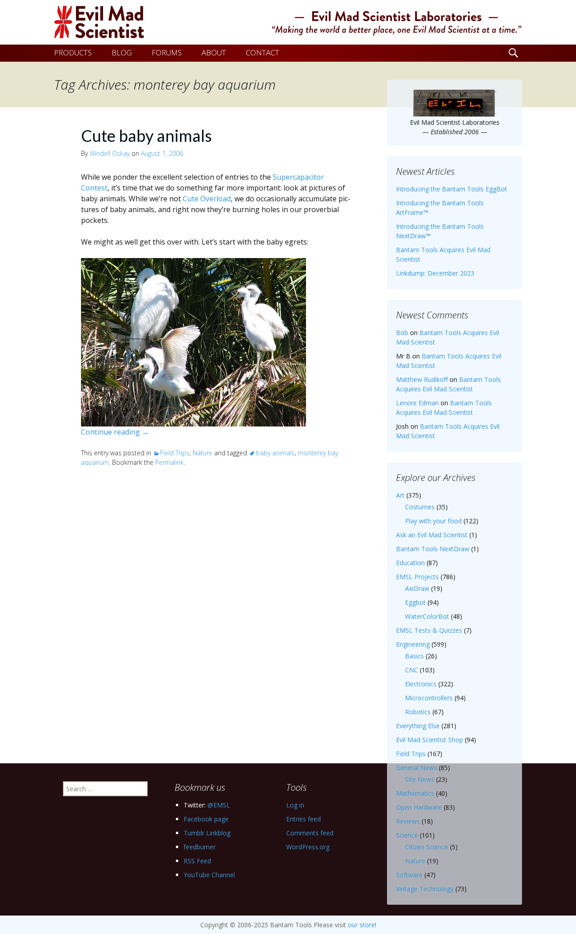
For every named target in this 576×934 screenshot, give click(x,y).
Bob (402, 332)
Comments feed (309, 833)
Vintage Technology (425, 888)
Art (400, 495)
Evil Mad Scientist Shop (429, 739)
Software (409, 875)
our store (361, 924)
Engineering (413, 644)
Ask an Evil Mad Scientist (432, 534)
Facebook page (206, 819)
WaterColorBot (427, 616)
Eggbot (415, 602)
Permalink (169, 462)
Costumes (420, 507)
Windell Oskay (110, 153)
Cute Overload (207, 199)
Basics (414, 656)
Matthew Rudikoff (422, 379)
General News (416, 767)
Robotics (418, 711)
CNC (411, 670)
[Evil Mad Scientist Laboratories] (288, 22)
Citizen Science (426, 847)
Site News (419, 779)
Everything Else (418, 725)
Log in (295, 805)
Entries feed (303, 819)
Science (407, 835)
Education (410, 562)
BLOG (122, 52)
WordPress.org (307, 847)
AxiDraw (417, 588)
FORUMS (167, 52)
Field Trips (174, 453)
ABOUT (214, 52)
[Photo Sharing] (193, 341)
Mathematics (415, 793)
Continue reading (115, 432)
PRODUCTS (73, 52)
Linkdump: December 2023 (435, 273)
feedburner (200, 847)
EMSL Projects (417, 576)
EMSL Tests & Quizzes (429, 630)
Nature (202, 453)
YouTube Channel (209, 875)
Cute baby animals (146, 135)
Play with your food (433, 521)
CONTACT (262, 52)
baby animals (275, 453)
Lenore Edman (417, 403)
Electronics (420, 684)
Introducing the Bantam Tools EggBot (451, 189)
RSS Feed (197, 861)
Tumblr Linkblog (207, 833)
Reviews (408, 821)
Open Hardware (419, 807)
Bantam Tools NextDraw (432, 548)
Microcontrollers (429, 698)
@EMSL (218, 805)
